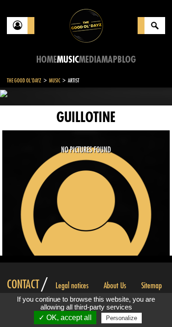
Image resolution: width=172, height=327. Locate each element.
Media (90, 59)
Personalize (121, 318)
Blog (126, 59)
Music (68, 59)
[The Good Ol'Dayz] (86, 25)
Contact (23, 285)
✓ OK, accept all (65, 317)
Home (46, 59)
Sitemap (151, 285)
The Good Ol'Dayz (24, 80)
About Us (115, 285)
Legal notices (72, 285)
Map (109, 59)
